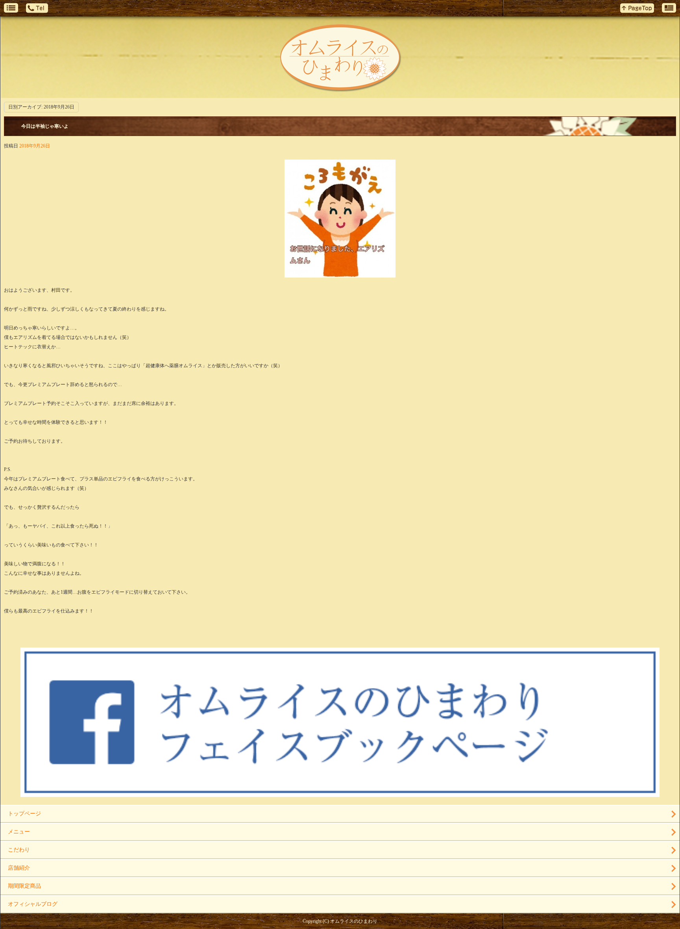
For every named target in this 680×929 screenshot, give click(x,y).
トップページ (24, 814)
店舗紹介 (19, 868)
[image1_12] (340, 273)
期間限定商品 (24, 886)
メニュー (19, 832)
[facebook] (340, 794)
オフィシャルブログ (32, 904)
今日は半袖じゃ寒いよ (44, 126)
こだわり (19, 850)
